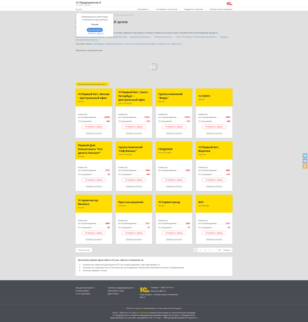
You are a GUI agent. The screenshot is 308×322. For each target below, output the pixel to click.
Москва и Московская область (90, 37)
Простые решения (130, 202)
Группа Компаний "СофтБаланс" (130, 149)
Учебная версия (82, 291)
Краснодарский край (117, 37)
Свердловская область (140, 37)
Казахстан (129, 44)
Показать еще (84, 250)
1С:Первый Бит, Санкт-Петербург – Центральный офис (133, 95)
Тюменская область (163, 37)
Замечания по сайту (116, 291)
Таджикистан (163, 44)
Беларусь (119, 44)
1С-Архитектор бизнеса (88, 202)
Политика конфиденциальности (121, 288)
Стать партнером (83, 293)
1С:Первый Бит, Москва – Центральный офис (93, 96)
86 (220, 250)
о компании (143, 313)
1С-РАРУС (204, 96)
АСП (200, 202)
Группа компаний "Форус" (170, 96)
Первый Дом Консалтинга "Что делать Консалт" (90, 149)
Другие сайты (113, 293)
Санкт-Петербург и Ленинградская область (196, 37)
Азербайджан (98, 44)
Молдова (152, 44)
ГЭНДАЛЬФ (165, 149)
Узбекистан (176, 44)
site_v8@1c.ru (161, 291)
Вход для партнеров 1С (85, 288)
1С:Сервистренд (169, 202)
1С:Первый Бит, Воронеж (208, 149)
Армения (110, 44)
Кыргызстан (141, 44)
